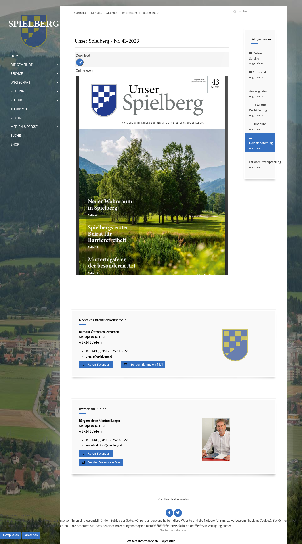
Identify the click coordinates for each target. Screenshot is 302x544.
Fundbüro (257, 126)
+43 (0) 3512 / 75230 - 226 (111, 440)
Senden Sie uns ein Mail (145, 364)
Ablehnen (31, 535)
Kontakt (96, 13)
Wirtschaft (20, 82)
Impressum (129, 13)
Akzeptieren (11, 535)
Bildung (17, 91)
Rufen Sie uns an (97, 364)
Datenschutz (150, 13)
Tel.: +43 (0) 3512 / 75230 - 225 (107, 351)
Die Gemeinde (22, 65)
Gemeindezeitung (261, 145)
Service (17, 73)
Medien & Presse (24, 127)
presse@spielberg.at (99, 356)
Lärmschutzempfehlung (262, 164)
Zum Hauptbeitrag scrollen (173, 499)
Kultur (16, 100)
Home (15, 56)
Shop (15, 144)
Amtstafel (257, 75)
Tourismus (20, 109)
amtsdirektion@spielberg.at (104, 445)
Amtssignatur (258, 94)
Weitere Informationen (142, 541)
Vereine (17, 118)
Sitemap (111, 13)
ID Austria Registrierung (258, 110)
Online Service (256, 58)
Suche (16, 135)
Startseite (80, 13)
